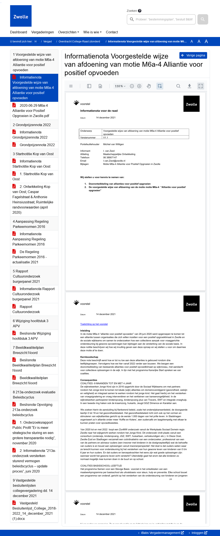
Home (38, 41)
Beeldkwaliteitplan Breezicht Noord (30, 380)
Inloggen (197, 532)
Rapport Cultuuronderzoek (26, 309)
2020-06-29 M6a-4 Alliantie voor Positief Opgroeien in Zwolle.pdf (30, 111)
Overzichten (67, 32)
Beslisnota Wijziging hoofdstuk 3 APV (31, 336)
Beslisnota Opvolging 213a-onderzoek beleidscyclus (32, 410)
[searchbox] (161, 19)
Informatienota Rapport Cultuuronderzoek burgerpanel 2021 (33, 294)
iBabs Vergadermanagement (160, 532)
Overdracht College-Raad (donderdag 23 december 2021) (93, 41)
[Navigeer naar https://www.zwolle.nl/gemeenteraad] (21, 16)
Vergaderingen (42, 32)
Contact (112, 32)
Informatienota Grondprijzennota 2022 (29, 134)
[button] (202, 19)
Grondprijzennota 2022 (37, 145)
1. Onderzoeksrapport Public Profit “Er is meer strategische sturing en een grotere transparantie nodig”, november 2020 (33, 433)
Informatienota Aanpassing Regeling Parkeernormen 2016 (29, 239)
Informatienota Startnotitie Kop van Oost (31, 163)
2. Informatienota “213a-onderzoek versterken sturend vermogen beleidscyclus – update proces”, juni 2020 (34, 461)
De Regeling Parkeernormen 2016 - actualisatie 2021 (29, 257)
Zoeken (132, 10)
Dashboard (18, 32)
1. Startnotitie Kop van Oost (32, 176)
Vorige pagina (195, 55)
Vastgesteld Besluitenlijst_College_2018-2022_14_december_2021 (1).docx (34, 511)
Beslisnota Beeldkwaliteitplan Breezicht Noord (34, 365)
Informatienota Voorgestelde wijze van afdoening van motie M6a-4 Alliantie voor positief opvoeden (33, 88)
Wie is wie (91, 32)
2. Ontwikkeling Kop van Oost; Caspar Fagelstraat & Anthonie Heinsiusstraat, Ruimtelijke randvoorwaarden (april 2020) (32, 199)
